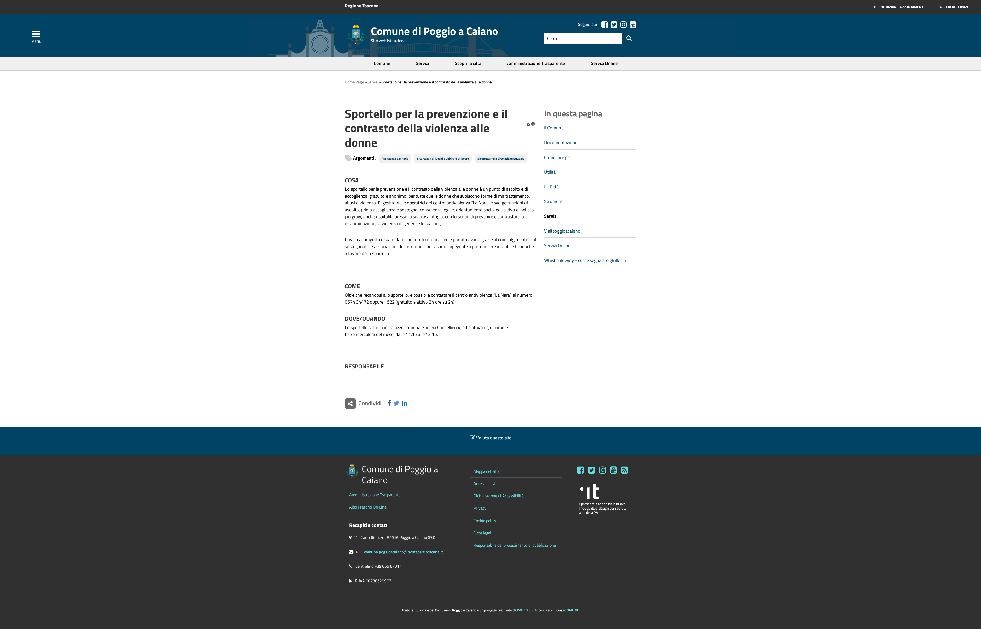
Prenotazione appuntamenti (899, 7)
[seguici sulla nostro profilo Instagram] (623, 24)
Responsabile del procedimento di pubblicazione (515, 545)
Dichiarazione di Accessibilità (499, 496)
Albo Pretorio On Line (368, 507)
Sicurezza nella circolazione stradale (500, 158)
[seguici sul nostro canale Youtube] (633, 24)
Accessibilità (484, 483)
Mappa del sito (486, 471)
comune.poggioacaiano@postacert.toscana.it (403, 552)
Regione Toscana (361, 5)
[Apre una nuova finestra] (389, 403)
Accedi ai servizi (954, 7)
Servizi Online (604, 63)
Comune (382, 63)
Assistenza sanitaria (395, 158)
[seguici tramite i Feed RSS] (624, 470)
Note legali (483, 533)
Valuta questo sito (494, 437)
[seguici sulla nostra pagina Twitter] (614, 24)
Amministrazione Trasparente (536, 63)
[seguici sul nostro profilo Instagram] (602, 470)
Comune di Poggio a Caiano (434, 31)
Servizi (422, 63)
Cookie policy (485, 520)
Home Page (354, 82)
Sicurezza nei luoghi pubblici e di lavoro (443, 158)
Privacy (480, 508)
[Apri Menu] (36, 34)
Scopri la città (468, 63)
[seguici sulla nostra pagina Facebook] (604, 24)
